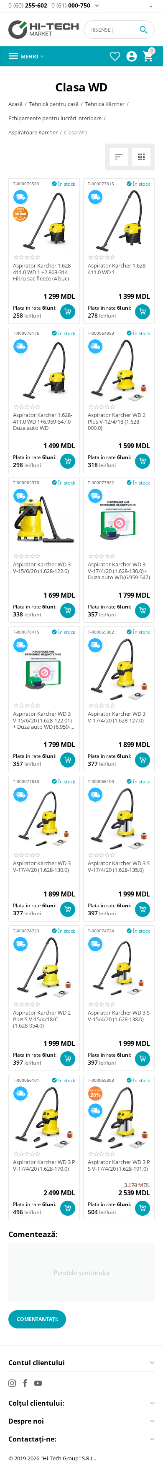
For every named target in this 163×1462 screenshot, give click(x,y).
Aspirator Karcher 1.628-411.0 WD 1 (117, 269)
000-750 (70, 5)
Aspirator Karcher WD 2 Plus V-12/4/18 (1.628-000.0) (116, 422)
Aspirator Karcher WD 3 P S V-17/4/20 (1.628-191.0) (119, 1165)
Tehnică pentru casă (54, 104)
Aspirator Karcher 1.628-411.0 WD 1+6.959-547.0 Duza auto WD (42, 422)
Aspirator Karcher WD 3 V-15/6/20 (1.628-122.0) (42, 567)
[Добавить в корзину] (67, 311)
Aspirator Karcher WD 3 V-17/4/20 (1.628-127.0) (116, 717)
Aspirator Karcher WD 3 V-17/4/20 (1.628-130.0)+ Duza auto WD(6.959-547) (119, 571)
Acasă (15, 104)
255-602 (27, 5)
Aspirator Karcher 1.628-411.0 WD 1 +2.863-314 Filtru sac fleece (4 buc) (42, 272)
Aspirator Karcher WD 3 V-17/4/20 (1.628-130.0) (42, 866)
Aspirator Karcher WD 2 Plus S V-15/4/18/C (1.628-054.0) (42, 1019)
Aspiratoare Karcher (33, 132)
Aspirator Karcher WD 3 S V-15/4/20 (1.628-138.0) (119, 1016)
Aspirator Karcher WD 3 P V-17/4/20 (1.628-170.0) (44, 1165)
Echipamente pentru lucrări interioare (55, 118)
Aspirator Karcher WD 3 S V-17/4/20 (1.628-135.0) (119, 866)
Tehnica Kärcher (105, 104)
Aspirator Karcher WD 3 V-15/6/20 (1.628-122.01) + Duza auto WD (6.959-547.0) (42, 720)
